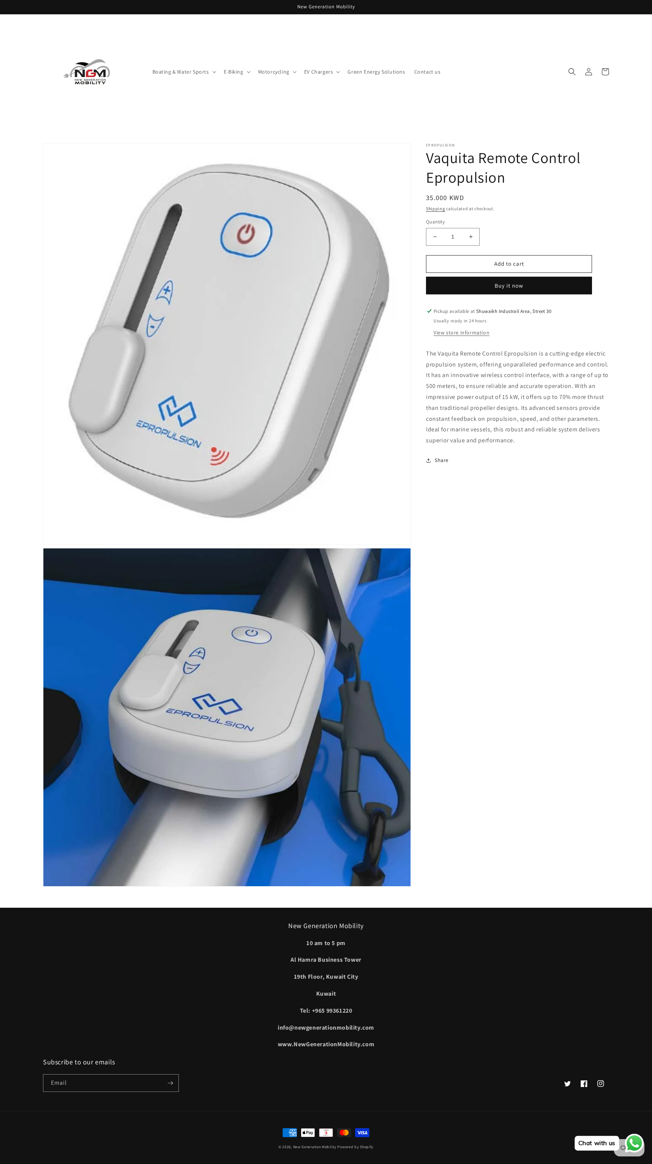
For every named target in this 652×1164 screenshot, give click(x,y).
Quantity (435, 222)
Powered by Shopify (355, 1146)
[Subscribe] (170, 1083)
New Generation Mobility (315, 1146)
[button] (183, 72)
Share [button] (442, 460)
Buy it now (509, 285)
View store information (461, 332)
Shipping (435, 208)
